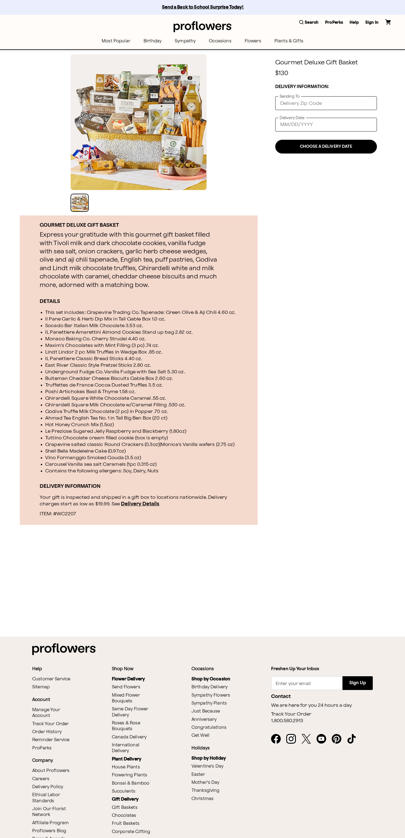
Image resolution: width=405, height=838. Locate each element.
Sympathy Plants (209, 703)
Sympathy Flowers (210, 695)
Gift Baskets (124, 808)
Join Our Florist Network (49, 812)
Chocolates (124, 816)
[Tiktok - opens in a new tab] (354, 739)
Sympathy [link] (185, 41)
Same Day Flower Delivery (130, 712)
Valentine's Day (207, 766)
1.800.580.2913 (287, 721)
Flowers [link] (253, 41)
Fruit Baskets (125, 823)
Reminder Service (50, 740)
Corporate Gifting (131, 832)
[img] (139, 122)
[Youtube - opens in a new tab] (324, 739)
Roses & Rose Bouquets (126, 726)
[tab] (139, 122)
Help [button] (354, 22)
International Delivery (125, 748)
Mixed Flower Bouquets (126, 698)
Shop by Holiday (208, 758)
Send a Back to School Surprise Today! (203, 7)
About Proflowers (50, 771)
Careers (40, 779)
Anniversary (204, 719)
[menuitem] (116, 41)
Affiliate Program (50, 823)
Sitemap (41, 687)
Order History (47, 732)
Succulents (124, 791)
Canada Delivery (129, 737)
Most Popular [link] (116, 41)
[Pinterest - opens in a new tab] (339, 739)
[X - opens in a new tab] (308, 739)
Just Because (205, 711)
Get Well (200, 735)
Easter (198, 775)
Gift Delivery (125, 799)
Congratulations (208, 727)
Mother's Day (205, 783)
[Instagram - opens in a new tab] (293, 739)
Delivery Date (292, 118)
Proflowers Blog (49, 831)
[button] (308, 22)
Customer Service (51, 679)
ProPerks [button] (334, 22)
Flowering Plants (129, 775)
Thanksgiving (205, 790)
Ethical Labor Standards (46, 798)
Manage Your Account (46, 713)
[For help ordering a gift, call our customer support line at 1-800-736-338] (202, 26)
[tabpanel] (139, 122)
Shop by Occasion (210, 679)
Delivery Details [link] (140, 504)
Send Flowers (126, 687)
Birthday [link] (152, 41)
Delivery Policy (47, 787)
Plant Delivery (126, 759)
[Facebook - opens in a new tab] (278, 739)
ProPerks (42, 748)
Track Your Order (50, 724)
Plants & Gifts (288, 41)
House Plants (126, 767)
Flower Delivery (128, 679)
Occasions (220, 41)
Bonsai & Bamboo (130, 783)
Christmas (202, 799)
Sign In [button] (372, 22)
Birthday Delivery (209, 687)
